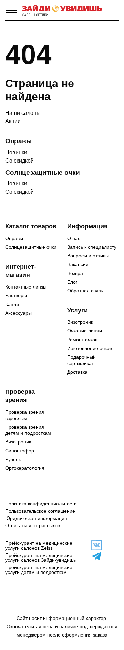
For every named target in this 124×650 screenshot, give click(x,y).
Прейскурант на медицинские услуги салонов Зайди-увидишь (40, 557)
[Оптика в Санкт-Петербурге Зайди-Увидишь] (62, 10)
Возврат (76, 273)
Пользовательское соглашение (40, 511)
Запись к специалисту (91, 247)
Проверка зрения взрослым (24, 415)
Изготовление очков (89, 348)
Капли (12, 304)
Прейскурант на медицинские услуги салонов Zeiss (38, 545)
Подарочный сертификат (81, 360)
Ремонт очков (82, 339)
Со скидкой (19, 161)
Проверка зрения (20, 395)
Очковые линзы (84, 330)
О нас (73, 238)
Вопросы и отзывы (88, 255)
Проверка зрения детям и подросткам (28, 430)
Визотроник (80, 322)
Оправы (14, 238)
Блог (72, 282)
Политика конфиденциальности (41, 503)
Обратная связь (85, 290)
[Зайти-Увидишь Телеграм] (93, 556)
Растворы (16, 295)
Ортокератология (24, 468)
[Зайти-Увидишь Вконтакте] (93, 545)
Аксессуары (18, 313)
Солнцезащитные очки (30, 247)
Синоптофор (19, 451)
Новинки (16, 152)
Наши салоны (23, 113)
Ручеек (13, 459)
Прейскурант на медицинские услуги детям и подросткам (38, 570)
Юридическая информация (36, 518)
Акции (13, 121)
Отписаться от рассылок (32, 525)
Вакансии (78, 264)
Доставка (77, 372)
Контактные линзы (25, 287)
